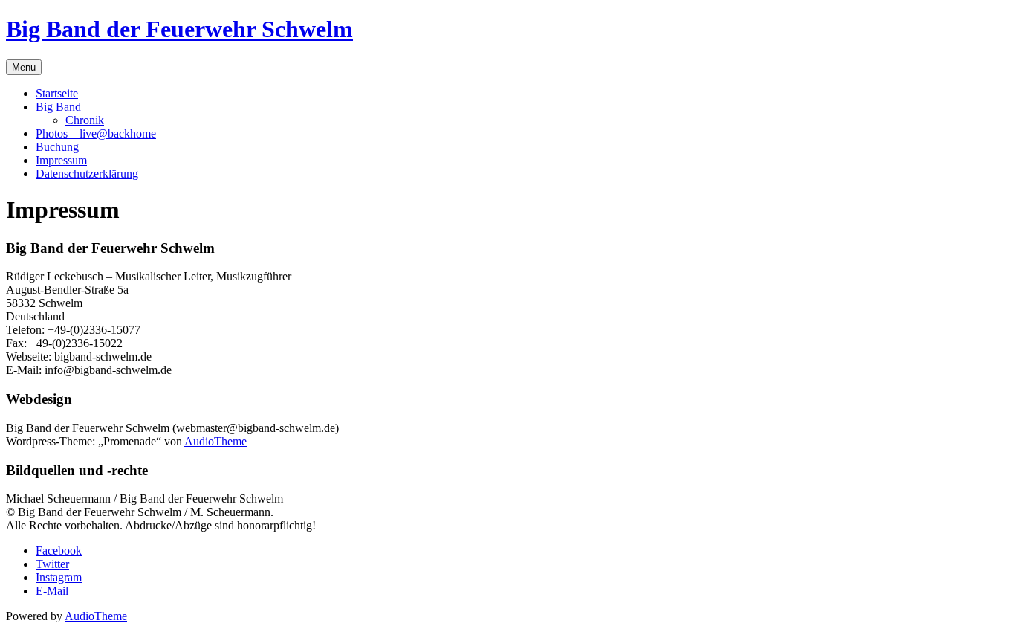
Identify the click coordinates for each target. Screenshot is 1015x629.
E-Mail (52, 590)
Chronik (84, 120)
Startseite (57, 93)
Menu (24, 67)
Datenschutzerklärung (87, 173)
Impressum (61, 160)
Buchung (57, 147)
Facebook (59, 550)
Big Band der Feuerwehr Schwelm (179, 29)
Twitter (52, 564)
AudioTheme (215, 441)
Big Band (58, 106)
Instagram (59, 577)
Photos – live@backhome (96, 133)
